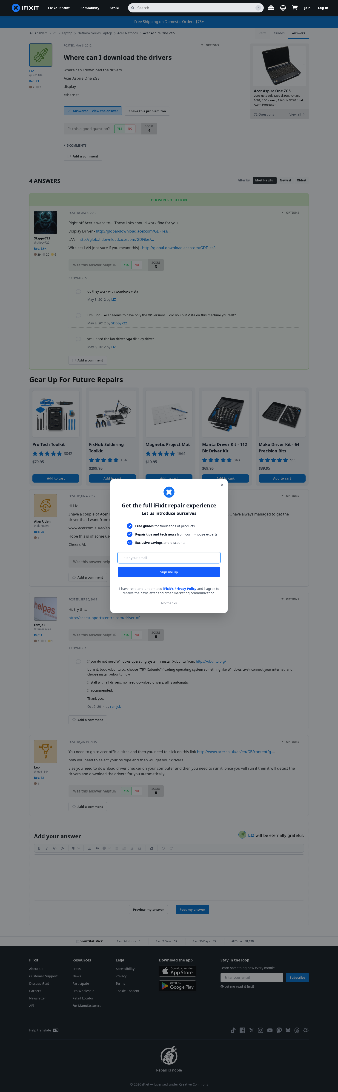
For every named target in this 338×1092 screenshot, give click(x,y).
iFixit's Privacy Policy (179, 588)
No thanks (169, 603)
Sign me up (169, 572)
